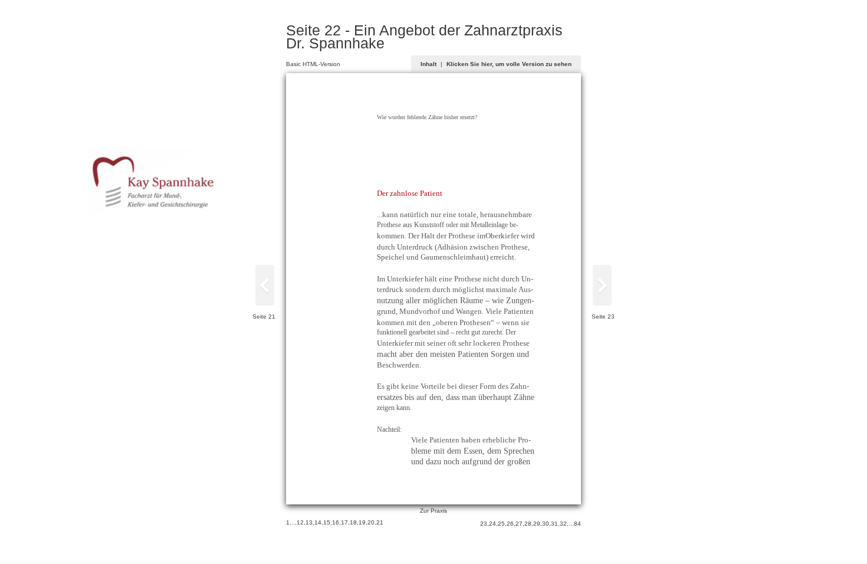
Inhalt (428, 64)
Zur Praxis (433, 510)
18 (353, 522)
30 (545, 523)
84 (577, 523)
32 (563, 523)
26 (510, 523)
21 (379, 522)
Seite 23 (603, 316)
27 (519, 523)
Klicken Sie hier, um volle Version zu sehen (509, 64)
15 (326, 522)
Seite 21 (263, 316)
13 (309, 522)
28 (527, 523)
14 (317, 522)
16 (335, 522)
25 (501, 523)
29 (536, 523)
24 (492, 523)
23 (483, 523)
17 (344, 522)
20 (371, 522)
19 (362, 522)
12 (300, 522)
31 (554, 523)
